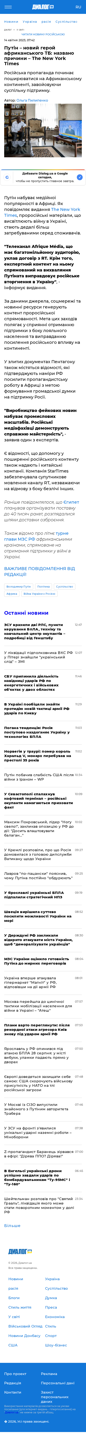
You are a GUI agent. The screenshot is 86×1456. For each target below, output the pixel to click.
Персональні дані (58, 1383)
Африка (11, 593)
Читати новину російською (43, 34)
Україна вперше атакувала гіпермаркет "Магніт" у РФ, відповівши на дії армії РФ (30, 982)
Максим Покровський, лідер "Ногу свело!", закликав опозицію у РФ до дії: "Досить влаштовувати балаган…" (39, 828)
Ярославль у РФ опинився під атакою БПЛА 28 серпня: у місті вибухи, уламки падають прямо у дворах (36, 1055)
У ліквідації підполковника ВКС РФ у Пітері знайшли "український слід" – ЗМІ (38, 657)
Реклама (49, 1374)
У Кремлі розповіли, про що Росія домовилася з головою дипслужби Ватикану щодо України (38, 854)
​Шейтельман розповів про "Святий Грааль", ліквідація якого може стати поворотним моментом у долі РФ (39, 1205)
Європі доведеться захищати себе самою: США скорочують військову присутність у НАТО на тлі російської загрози (38, 1083)
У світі (20, 30)
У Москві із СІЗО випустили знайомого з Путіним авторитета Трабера (36, 1109)
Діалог (8, 30)
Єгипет (71, 502)
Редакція (12, 1383)
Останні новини (26, 613)
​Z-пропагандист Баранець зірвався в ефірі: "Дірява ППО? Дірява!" (38, 1154)
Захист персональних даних (54, 1397)
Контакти (12, 1392)
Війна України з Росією (39, 593)
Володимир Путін (18, 586)
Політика (43, 586)
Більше (12, 1225)
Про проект (15, 1374)
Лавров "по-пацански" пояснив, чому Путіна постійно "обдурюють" (38, 875)
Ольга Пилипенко (32, 100)
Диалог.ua (11, 1412)
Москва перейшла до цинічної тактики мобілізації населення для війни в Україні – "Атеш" (38, 1006)
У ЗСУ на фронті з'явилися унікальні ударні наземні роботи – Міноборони (38, 1132)
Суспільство (64, 586)
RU (78, 7)
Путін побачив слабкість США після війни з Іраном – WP (39, 777)
